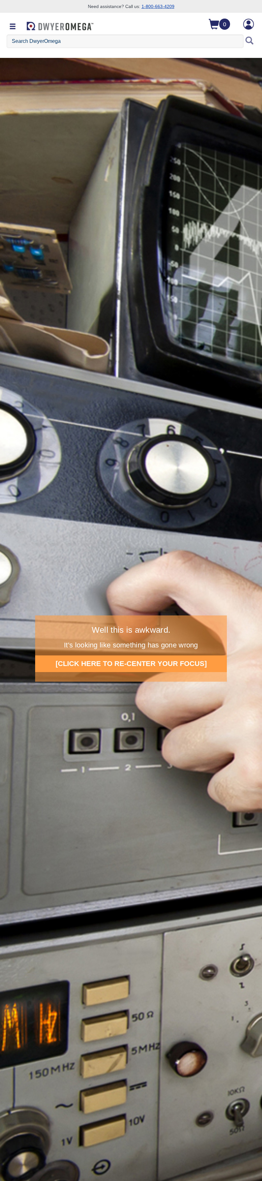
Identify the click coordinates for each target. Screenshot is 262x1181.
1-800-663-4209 (158, 6)
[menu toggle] (13, 26)
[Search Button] (249, 41)
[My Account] (248, 24)
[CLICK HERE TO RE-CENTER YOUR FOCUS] (131, 664)
